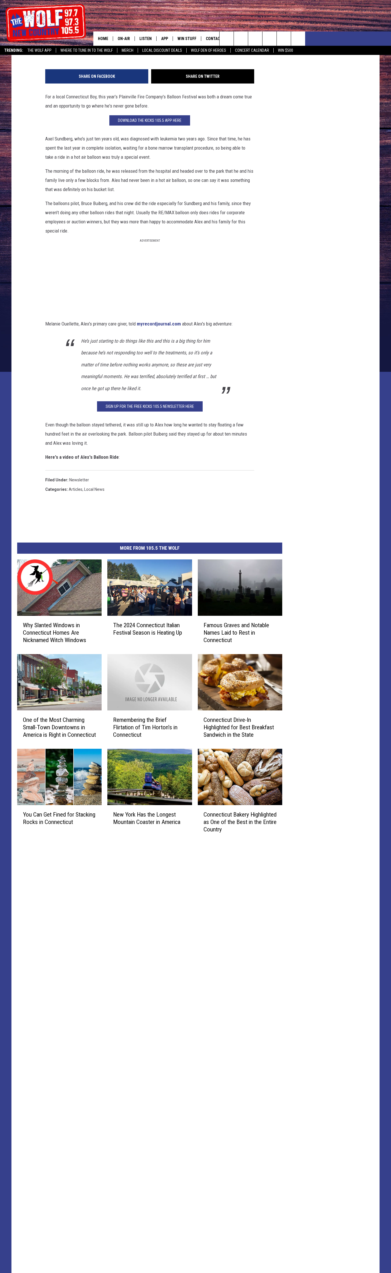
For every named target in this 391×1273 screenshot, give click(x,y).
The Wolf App (39, 50)
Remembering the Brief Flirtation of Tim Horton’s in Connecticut (145, 727)
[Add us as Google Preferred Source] (241, 38)
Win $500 (285, 50)
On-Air (124, 38)
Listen (145, 38)
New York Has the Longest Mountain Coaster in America (146, 818)
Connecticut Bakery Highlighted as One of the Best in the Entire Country (240, 822)
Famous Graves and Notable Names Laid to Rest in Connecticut (236, 633)
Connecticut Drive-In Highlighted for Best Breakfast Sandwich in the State (239, 727)
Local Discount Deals (162, 50)
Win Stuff (186, 38)
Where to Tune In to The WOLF (86, 50)
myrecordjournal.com (159, 324)
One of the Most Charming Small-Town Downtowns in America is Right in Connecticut (59, 727)
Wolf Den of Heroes (208, 50)
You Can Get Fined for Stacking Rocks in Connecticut (59, 818)
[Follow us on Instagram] (269, 38)
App (164, 38)
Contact (214, 38)
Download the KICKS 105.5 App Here (149, 120)
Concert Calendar (252, 50)
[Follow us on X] (284, 38)
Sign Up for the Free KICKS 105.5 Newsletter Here (150, 406)
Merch (127, 50)
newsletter (79, 480)
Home (103, 38)
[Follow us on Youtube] (298, 38)
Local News (94, 489)
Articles (75, 489)
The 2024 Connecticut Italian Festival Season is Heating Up (147, 629)
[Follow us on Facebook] (255, 38)
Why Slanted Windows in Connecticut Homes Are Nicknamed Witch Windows (54, 633)
